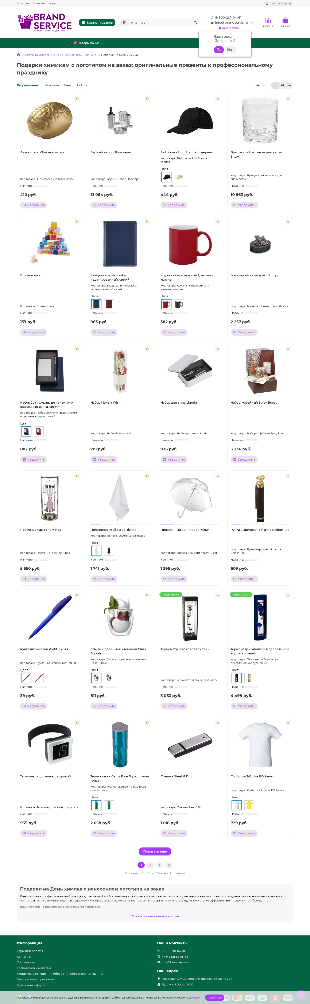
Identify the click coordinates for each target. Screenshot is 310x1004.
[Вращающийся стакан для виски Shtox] (260, 120)
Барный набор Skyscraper (110, 152)
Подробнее (193, 997)
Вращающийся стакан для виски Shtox (256, 154)
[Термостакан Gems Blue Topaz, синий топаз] (120, 744)
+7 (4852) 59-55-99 (175, 956)
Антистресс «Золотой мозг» (42, 152)
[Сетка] (275, 85)
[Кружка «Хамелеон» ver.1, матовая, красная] (190, 243)
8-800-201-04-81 (228, 17)
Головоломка (30, 275)
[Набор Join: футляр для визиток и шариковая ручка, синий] (50, 371)
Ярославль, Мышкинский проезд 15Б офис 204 (197, 978)
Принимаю (215, 997)
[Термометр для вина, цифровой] (50, 744)
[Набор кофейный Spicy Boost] (260, 371)
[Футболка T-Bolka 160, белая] (260, 744)
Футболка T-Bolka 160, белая (252, 776)
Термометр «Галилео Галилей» (184, 649)
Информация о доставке (35, 979)
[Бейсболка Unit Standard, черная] (190, 120)
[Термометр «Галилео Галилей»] (190, 617)
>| (169, 865)
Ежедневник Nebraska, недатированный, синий (109, 277)
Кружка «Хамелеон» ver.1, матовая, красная (187, 277)
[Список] (282, 85)
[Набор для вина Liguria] (190, 371)
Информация (30, 943)
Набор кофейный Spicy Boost (254, 402)
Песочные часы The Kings (40, 530)
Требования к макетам (34, 968)
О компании (26, 962)
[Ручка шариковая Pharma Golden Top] (260, 498)
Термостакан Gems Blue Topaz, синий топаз (119, 778)
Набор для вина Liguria (178, 402)
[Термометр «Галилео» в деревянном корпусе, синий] (260, 617)
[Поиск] (195, 22)
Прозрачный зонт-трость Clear (184, 530)
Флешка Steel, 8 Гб (174, 776)
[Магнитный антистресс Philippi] (260, 243)
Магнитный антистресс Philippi (255, 275)
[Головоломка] (50, 243)
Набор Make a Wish (105, 402)
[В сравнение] (77, 98)
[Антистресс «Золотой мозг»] (50, 120)
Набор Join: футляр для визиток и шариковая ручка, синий (46, 405)
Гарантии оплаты (30, 951)
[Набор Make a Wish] (120, 371)
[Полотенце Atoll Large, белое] (120, 498)
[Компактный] (289, 85)
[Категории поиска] (124, 22)
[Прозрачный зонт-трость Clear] (190, 498)
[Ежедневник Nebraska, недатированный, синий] (120, 243)
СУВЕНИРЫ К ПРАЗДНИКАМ (75, 55)
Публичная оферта (31, 985)
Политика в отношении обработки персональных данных (60, 973)
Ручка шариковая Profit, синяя (44, 649)
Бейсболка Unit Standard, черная (186, 152)
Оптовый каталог (37, 55)
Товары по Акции (91, 43)
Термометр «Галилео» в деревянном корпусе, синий (260, 651)
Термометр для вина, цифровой (45, 776)
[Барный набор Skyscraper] (120, 120)
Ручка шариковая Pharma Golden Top (260, 530)
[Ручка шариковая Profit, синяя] (50, 617)
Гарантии (23, 3)
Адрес (53, 3)
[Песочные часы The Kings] (50, 498)
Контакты (39, 3)
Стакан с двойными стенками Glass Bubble (118, 651)
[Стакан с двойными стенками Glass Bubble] (120, 617)
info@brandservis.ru (231, 22)
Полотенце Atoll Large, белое (113, 530)
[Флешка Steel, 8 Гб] (190, 744)
